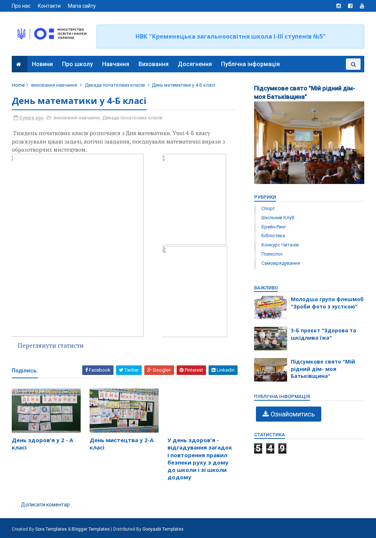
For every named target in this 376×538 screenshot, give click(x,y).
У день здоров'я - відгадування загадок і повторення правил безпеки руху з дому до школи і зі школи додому (199, 458)
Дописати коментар (45, 505)
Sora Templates (51, 529)
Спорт (268, 208)
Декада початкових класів (115, 85)
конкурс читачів (280, 245)
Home (18, 85)
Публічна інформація (250, 64)
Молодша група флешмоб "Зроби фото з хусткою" (327, 303)
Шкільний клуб (277, 217)
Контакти (49, 6)
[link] (87, 245)
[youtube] (362, 6)
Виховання (153, 64)
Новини (42, 64)
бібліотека (273, 235)
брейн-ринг (273, 227)
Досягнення (195, 64)
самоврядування (280, 263)
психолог (272, 254)
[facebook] (350, 6)
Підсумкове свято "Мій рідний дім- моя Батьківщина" (323, 368)
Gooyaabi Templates (163, 529)
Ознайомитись (293, 414)
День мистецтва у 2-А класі (121, 443)
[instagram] (338, 6)
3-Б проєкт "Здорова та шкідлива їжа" (323, 334)
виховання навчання (54, 85)
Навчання (115, 64)
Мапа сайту (82, 6)
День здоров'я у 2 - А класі (42, 443)
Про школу (77, 64)
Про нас (21, 6)
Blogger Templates (91, 529)
